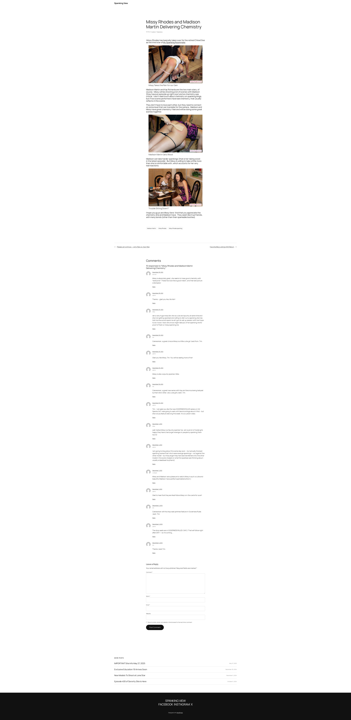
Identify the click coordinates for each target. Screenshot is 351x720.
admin (154, 32)
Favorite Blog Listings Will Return (222, 247)
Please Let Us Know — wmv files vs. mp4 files (133, 247)
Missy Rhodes (162, 228)
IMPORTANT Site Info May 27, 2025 (129, 663)
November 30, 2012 (157, 384)
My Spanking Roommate (174, 42)
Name (148, 596)
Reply (154, 287)
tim (153, 337)
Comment (149, 572)
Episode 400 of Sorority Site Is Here (130, 681)
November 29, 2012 (157, 309)
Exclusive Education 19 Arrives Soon (130, 669)
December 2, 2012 (157, 505)
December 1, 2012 (157, 424)
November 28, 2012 (157, 272)
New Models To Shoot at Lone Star (129, 675)
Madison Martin (151, 228)
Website (148, 613)
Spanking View (121, 3)
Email (148, 605)
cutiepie (154, 473)
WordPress (180, 713)
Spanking (159, 32)
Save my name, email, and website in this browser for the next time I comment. (170, 622)
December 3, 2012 (157, 543)
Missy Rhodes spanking (175, 228)
